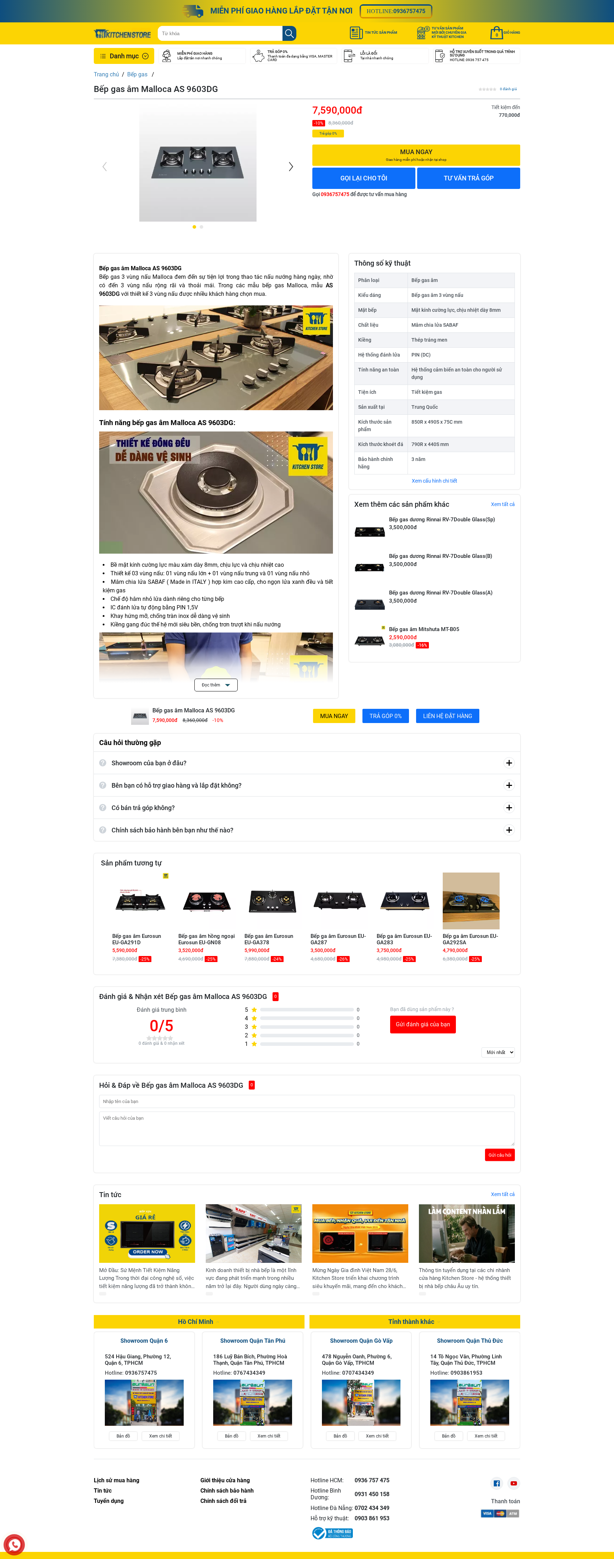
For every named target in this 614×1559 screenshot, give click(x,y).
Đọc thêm (211, 685)
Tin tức (103, 1490)
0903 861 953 (372, 1518)
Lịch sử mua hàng (116, 1480)
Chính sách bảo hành (227, 1490)
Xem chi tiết (160, 1436)
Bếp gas (138, 74)
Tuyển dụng (109, 1501)
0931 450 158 (372, 1494)
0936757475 (409, 11)
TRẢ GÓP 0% (386, 716)
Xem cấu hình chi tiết (434, 481)
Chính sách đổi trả (223, 1501)
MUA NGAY (334, 716)
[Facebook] (496, 1483)
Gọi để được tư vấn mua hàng (359, 194)
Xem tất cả (503, 504)
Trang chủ (106, 74)
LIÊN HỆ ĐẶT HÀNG (447, 716)
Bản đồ (123, 1436)
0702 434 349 (372, 1508)
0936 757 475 (372, 1480)
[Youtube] (513, 1483)
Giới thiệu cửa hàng (225, 1480)
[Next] (290, 166)
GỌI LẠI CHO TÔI (363, 178)
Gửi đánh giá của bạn (423, 1024)
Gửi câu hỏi (500, 1154)
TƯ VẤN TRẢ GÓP (469, 178)
